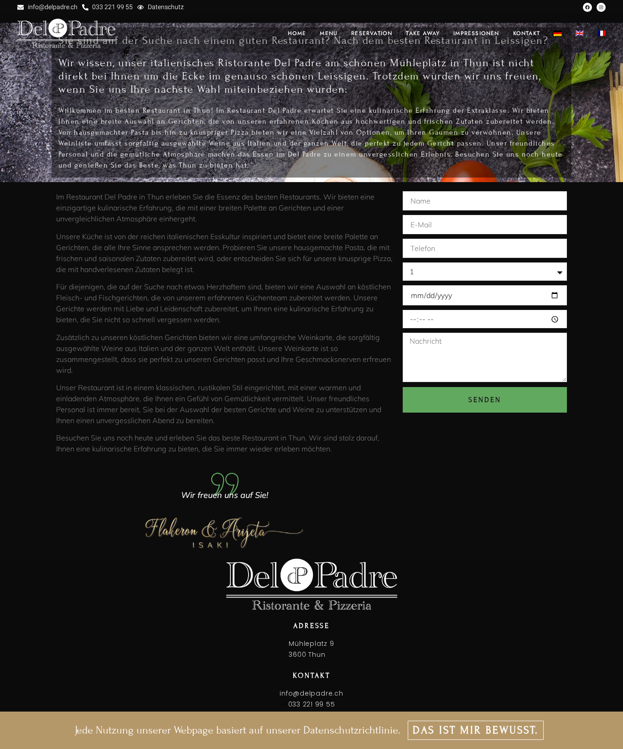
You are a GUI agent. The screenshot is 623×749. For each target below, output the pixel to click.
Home (297, 33)
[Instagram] (601, 7)
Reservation (371, 33)
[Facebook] (587, 7)
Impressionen (476, 33)
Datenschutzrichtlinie (350, 730)
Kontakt (526, 33)
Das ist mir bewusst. (476, 730)
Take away (423, 33)
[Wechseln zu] (558, 33)
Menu (328, 33)
